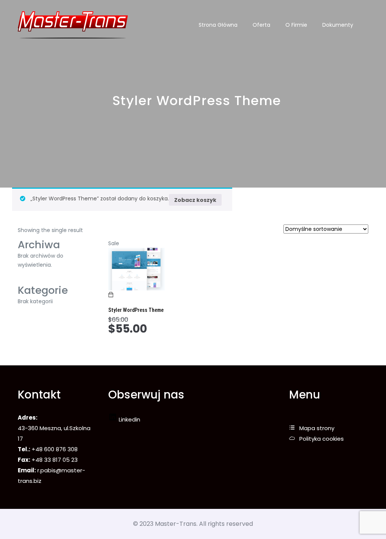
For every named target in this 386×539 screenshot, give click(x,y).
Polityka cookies (321, 439)
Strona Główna (218, 24)
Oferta (261, 24)
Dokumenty (337, 24)
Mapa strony (316, 428)
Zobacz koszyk (195, 200)
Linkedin (128, 419)
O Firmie (296, 24)
